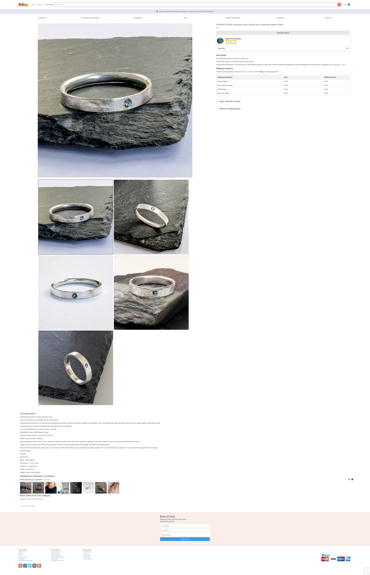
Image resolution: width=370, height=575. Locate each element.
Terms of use (86, 557)
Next (352, 479)
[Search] (339, 4)
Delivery (20, 553)
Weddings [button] (280, 18)
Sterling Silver (37, 499)
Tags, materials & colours (230, 101)
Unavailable (283, 32)
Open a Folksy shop (56, 552)
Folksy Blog (54, 559)
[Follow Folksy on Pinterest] (20, 566)
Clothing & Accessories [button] (90, 18)
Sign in (33, 4)
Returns (20, 555)
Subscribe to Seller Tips (57, 560)
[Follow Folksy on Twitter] (30, 566)
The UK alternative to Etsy (58, 557)
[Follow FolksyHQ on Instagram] (34, 566)
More (343, 64)
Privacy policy (86, 555)
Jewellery (23, 499)
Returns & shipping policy (230, 108)
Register (39, 4)
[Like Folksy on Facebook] (25, 566)
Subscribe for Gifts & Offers (25, 560)
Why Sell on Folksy (56, 555)
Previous (349, 479)
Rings (30, 499)
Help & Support (55, 553)
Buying (21, 559)
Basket (346, 4)
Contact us (86, 553)
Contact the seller (22, 557)
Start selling (49, 4)
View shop (46, 479)
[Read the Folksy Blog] (39, 566)
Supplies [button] (328, 18)
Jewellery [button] (43, 18)
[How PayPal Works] (335, 563)
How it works (21, 552)
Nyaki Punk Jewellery (233, 39)
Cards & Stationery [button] (233, 18)
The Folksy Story (87, 552)
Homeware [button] (138, 18)
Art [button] (185, 18)
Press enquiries (87, 559)
